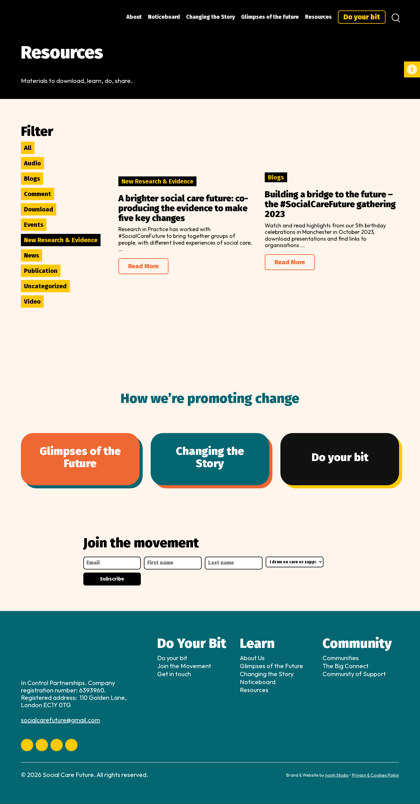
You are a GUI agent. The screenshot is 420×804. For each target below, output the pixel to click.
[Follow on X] (56, 745)
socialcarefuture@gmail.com (60, 720)
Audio (32, 163)
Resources (318, 17)
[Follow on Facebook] (27, 745)
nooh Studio (337, 775)
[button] (412, 69)
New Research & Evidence (60, 240)
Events (33, 224)
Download (38, 209)
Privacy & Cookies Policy (375, 775)
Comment (37, 194)
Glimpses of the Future (270, 17)
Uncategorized (45, 286)
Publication (40, 270)
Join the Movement (184, 666)
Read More (143, 266)
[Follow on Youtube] (42, 745)
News (31, 255)
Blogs (32, 178)
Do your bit (361, 17)
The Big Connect (346, 666)
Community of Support (354, 674)
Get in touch (174, 674)
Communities (341, 658)
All (27, 148)
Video (32, 301)
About (134, 17)
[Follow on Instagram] (71, 745)
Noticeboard (164, 17)
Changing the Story (210, 17)
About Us (252, 658)
